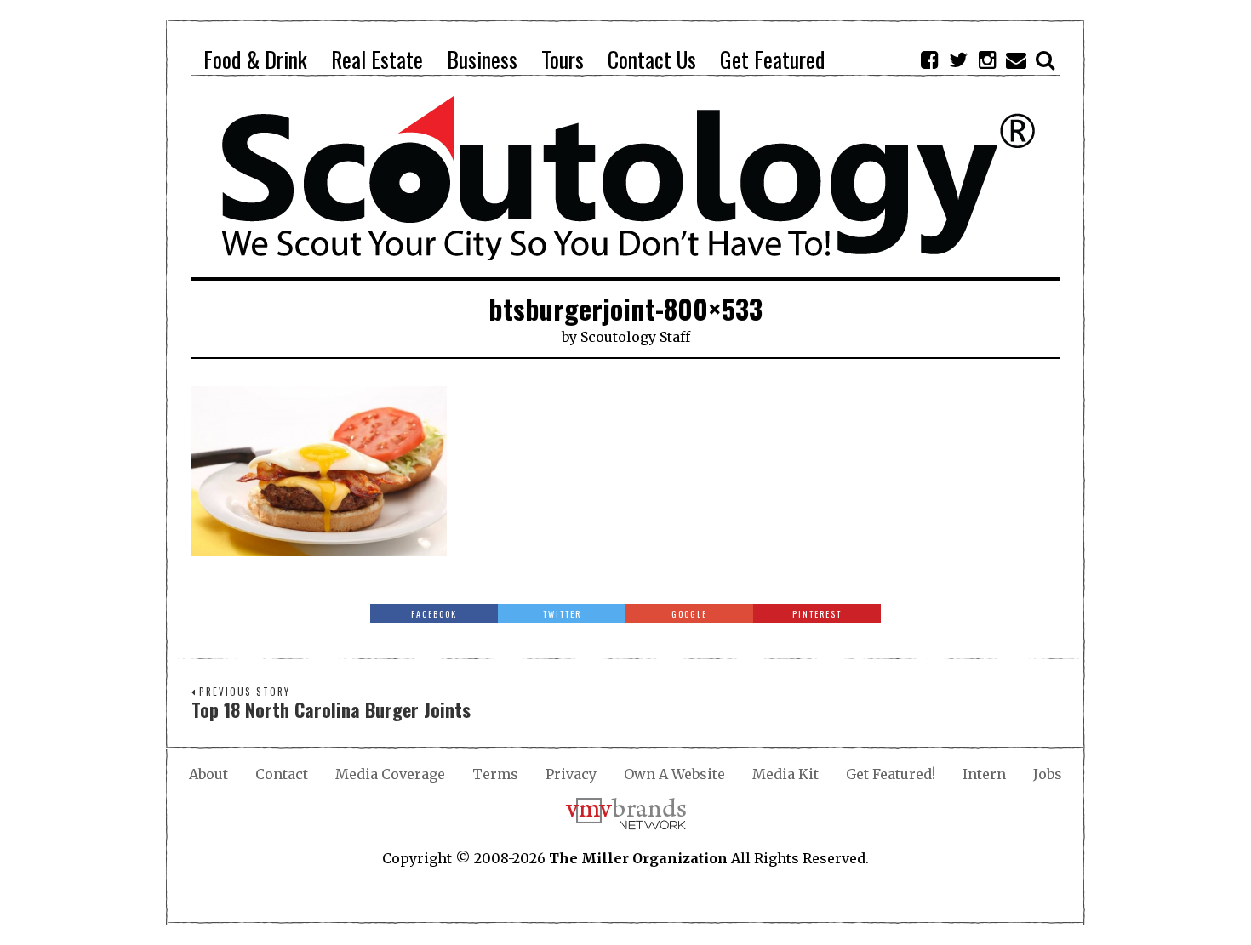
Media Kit (785, 774)
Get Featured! (890, 774)
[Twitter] (958, 60)
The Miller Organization (638, 858)
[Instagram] (987, 60)
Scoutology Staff (635, 336)
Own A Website (674, 774)
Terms (495, 774)
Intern (984, 774)
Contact (281, 774)
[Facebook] (929, 60)
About (208, 774)
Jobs (1047, 774)
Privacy (571, 774)
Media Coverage (390, 774)
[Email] (1016, 60)
